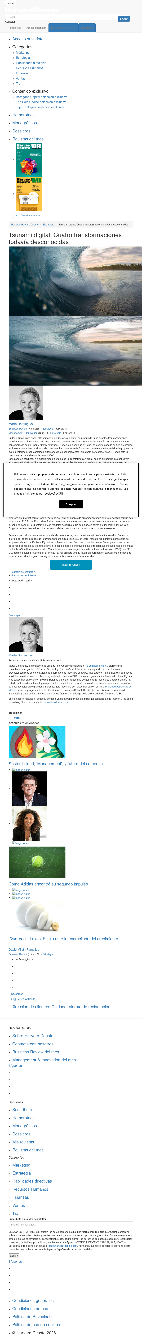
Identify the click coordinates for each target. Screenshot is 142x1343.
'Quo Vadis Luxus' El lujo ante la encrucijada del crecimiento (63, 938)
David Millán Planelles (24, 949)
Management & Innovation (23, 433)
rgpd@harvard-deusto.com (62, 1245)
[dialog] (71, 490)
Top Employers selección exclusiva (40, 107)
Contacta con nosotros (33, 1044)
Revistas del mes (28, 139)
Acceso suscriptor (36, 27)
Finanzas (22, 73)
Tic (18, 83)
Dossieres (21, 131)
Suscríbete (22, 1109)
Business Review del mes (35, 1052)
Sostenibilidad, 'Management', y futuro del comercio (56, 763)
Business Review (18, 428)
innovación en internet (24, 575)
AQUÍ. (59, 493)
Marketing (21, 1165)
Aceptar (70, 504)
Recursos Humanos (29, 68)
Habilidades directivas (31, 62)
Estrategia (23, 57)
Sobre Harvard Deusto (32, 1035)
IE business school (96, 665)
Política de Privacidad (32, 1316)
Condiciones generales (33, 1300)
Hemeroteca (14, 27)
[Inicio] (67, 10)
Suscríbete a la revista (63, 28)
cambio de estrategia (23, 571)
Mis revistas (23, 1142)
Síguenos (15, 1065)
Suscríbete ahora (30, 215)
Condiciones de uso (30, 1308)
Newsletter (87, 28)
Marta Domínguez (21, 423)
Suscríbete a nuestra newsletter (27, 1219)
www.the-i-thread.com (57, 702)
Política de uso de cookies (36, 1324)
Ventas (20, 78)
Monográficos (24, 122)
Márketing (23, 52)
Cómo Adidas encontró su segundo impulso (48, 884)
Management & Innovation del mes (44, 1060)
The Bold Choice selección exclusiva (41, 101)
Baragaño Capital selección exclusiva (42, 96)
